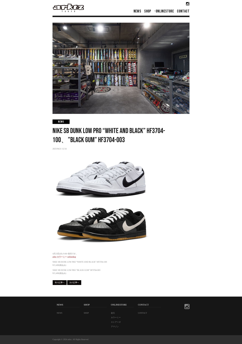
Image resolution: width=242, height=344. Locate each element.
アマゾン (115, 327)
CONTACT (183, 11)
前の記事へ (60, 282)
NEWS (137, 11)
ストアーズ (116, 322)
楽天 (113, 313)
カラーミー (116, 317)
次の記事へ (74, 282)
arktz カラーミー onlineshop (64, 257)
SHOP (147, 11)
